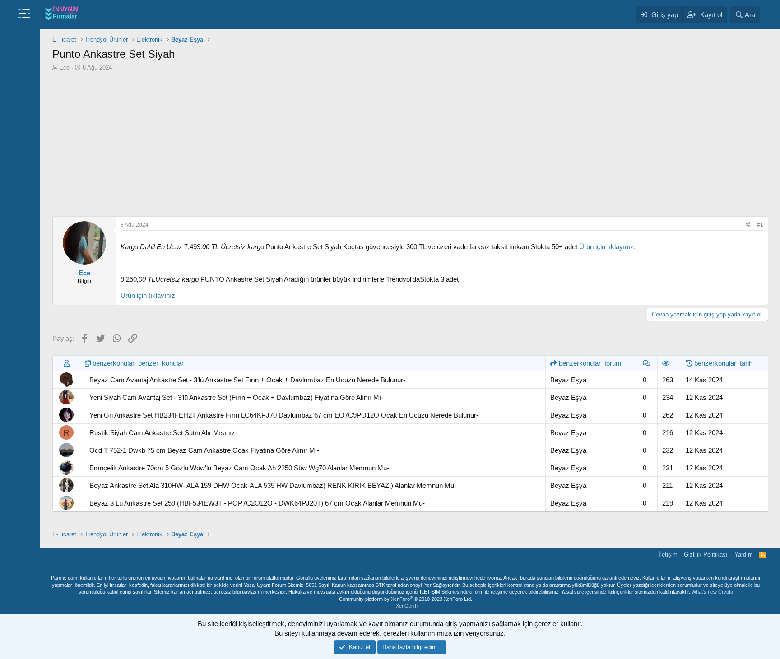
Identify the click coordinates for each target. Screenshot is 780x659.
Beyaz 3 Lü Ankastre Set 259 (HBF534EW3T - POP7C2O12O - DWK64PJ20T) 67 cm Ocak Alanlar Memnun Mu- (257, 503)
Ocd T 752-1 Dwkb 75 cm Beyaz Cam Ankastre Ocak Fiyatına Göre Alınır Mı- (204, 450)
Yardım (743, 554)
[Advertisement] (410, 144)
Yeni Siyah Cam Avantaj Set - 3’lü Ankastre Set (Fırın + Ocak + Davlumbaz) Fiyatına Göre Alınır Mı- (236, 397)
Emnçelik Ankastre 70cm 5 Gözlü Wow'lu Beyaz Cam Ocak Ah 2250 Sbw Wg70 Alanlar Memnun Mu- (239, 468)
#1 (760, 225)
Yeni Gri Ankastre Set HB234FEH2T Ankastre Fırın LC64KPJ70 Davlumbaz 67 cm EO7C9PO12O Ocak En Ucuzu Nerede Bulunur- (283, 415)
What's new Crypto (712, 591)
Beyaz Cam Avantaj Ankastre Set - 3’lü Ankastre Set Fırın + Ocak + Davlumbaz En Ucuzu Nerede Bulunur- (247, 380)
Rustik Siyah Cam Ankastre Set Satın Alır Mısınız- (163, 432)
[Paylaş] (748, 225)
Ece (64, 67)
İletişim (668, 554)
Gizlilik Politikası (706, 554)
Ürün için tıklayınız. (607, 247)
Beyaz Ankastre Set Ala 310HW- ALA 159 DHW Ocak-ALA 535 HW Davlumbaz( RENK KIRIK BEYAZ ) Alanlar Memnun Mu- (272, 485)
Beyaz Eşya (568, 380)
